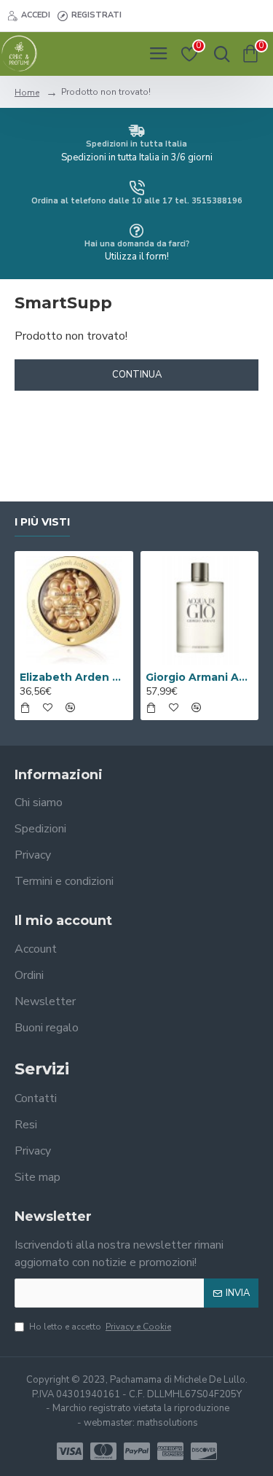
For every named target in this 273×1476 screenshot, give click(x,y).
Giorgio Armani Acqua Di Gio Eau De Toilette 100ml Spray (200, 677)
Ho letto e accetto (100, 1326)
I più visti (42, 522)
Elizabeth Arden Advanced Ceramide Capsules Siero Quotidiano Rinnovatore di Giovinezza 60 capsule (74, 677)
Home (27, 92)
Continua (137, 374)
